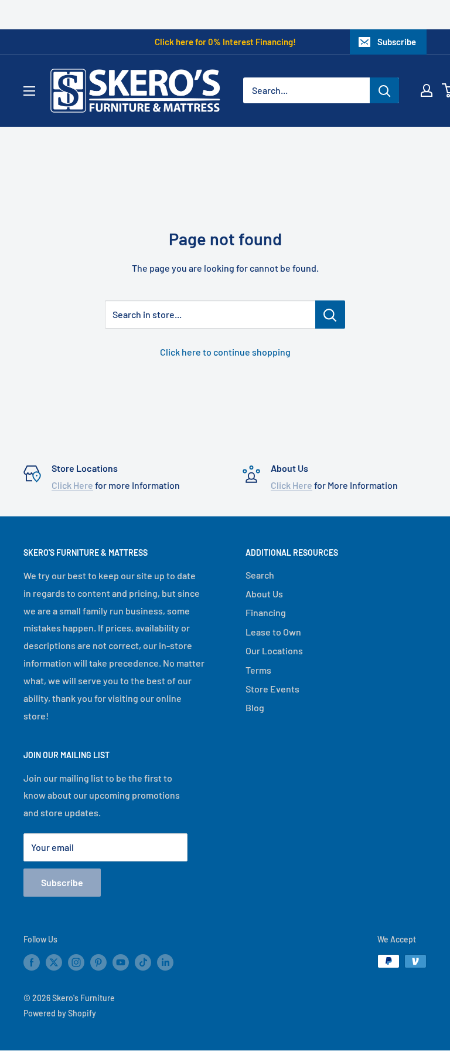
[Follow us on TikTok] (143, 962)
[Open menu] (29, 91)
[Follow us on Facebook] (31, 962)
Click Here (72, 485)
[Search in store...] (330, 314)
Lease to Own (273, 631)
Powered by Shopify (59, 1013)
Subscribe (396, 41)
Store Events (272, 688)
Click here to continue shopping (225, 351)
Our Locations (274, 650)
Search (260, 574)
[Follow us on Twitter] (54, 962)
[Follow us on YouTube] (120, 962)
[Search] (384, 90)
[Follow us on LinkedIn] (165, 962)
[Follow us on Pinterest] (98, 962)
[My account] (426, 90)
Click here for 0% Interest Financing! (225, 41)
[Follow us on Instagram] (76, 962)
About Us (264, 593)
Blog (255, 707)
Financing (266, 612)
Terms (258, 669)
